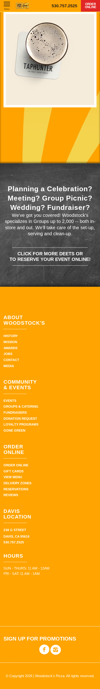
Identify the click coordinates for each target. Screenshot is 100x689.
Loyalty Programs (20, 424)
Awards (10, 348)
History (10, 336)
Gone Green (14, 430)
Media (8, 366)
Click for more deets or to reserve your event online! (50, 256)
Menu (7, 9)
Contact (11, 360)
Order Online (90, 5)
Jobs (7, 354)
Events (9, 400)
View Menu (12, 477)
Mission (10, 342)
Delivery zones (17, 483)
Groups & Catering (20, 406)
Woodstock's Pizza (22, 5)
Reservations (15, 489)
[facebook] (44, 653)
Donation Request (20, 418)
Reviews (10, 495)
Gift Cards (13, 471)
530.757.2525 (64, 5)
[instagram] (55, 653)
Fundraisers (15, 412)
